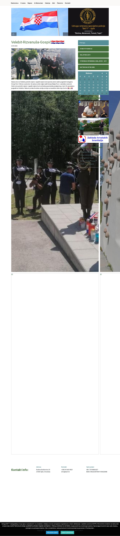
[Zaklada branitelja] (93, 139)
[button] (14, 34)
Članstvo (60, 3)
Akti (53, 3)
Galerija (47, 3)
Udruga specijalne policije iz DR (90, 155)
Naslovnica (14, 3)
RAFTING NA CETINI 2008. (87, 67)
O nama (22, 3)
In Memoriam (38, 3)
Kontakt (67, 3)
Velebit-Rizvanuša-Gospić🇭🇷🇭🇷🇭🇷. (38, 42)
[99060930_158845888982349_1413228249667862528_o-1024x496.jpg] (55, 363)
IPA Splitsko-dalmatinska (88, 152)
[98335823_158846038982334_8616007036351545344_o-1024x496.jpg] (55, 181)
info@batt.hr (65, 472)
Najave (30, 3)
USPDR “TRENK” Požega (87, 161)
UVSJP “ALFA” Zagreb (87, 164)
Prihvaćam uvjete (52, 532)
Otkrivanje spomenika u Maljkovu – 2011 (93, 61)
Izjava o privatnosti (67, 532)
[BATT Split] (87, 16)
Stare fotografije (86, 48)
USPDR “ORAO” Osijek (87, 158)
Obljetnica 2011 (85, 55)
